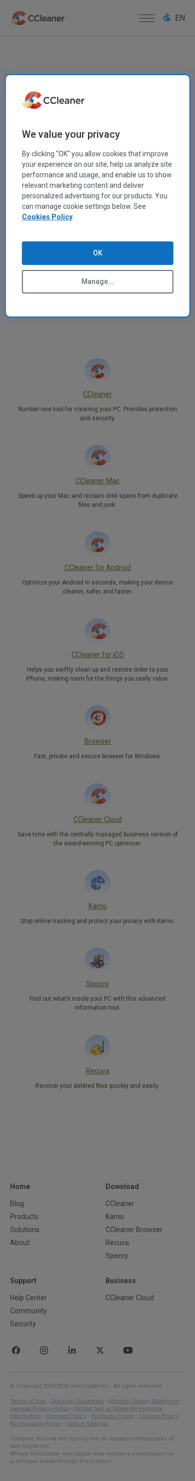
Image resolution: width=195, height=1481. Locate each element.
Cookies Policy (47, 217)
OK (97, 253)
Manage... (98, 281)
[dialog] (97, 196)
